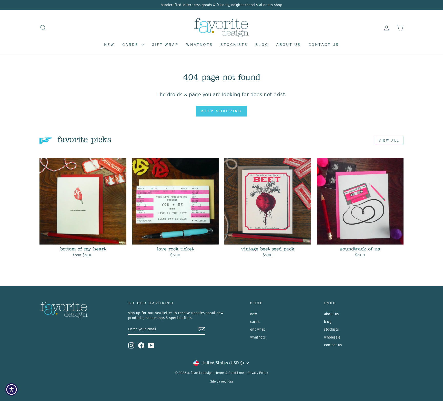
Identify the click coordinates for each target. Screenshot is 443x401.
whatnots (199, 44)
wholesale (332, 337)
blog (261, 44)
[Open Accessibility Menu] (11, 389)
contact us (323, 44)
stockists (234, 44)
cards (131, 44)
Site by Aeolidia (221, 381)
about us (288, 44)
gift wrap (165, 44)
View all (389, 140)
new (109, 44)
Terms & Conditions (230, 373)
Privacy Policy (258, 373)
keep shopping (221, 111)
